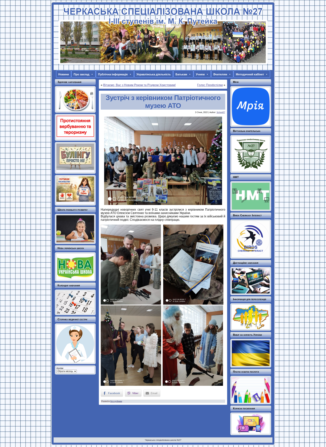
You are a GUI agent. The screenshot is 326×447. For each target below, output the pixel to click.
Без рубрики (116, 401)
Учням (200, 74)
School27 (221, 112)
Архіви (59, 368)
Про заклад (81, 74)
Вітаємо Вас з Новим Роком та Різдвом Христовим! (139, 85)
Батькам (181, 74)
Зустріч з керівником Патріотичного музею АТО (163, 101)
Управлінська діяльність (153, 74)
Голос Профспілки (210, 85)
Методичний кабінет (250, 74)
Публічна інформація (113, 74)
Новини (63, 74)
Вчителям (220, 74)
